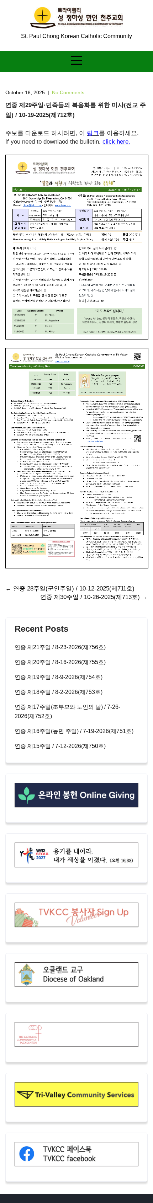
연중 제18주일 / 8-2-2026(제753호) (58, 692)
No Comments (68, 92)
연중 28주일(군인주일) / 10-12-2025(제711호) (69, 588)
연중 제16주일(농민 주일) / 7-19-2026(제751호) (74, 731)
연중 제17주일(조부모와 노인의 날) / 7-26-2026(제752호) (67, 711)
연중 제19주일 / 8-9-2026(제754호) (58, 677)
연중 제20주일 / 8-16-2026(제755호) (60, 662)
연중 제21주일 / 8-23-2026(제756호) (60, 647)
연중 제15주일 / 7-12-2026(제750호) (60, 746)
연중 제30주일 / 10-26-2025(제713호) (94, 597)
